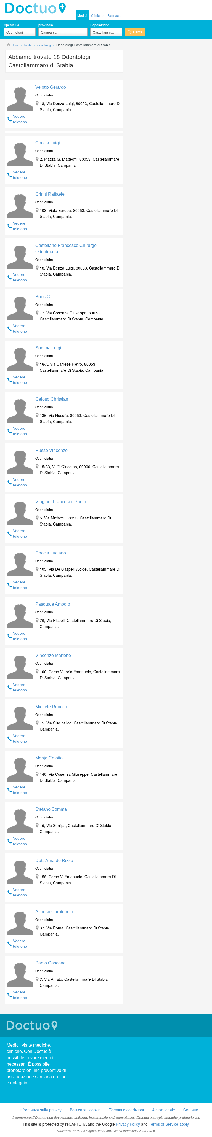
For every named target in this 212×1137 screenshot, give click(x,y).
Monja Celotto (49, 758)
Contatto (190, 1109)
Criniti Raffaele (50, 194)
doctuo (37, 8)
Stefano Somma (51, 809)
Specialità (11, 24)
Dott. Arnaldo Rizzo (54, 860)
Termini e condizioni (126, 1109)
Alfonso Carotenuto (54, 911)
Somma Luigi (48, 348)
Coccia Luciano (50, 553)
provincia (45, 24)
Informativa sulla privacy (40, 1109)
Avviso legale (163, 1109)
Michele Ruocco (51, 706)
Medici (82, 15)
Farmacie (114, 15)
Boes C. (43, 296)
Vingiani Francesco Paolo (60, 501)
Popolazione (99, 24)
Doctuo (33, 1025)
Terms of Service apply (169, 1124)
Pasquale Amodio (52, 604)
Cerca (138, 31)
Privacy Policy (128, 1124)
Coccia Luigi (47, 143)
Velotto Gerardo (50, 87)
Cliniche (97, 15)
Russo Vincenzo (51, 450)
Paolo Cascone (50, 963)
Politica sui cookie (85, 1109)
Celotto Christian (51, 399)
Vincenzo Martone (53, 655)
